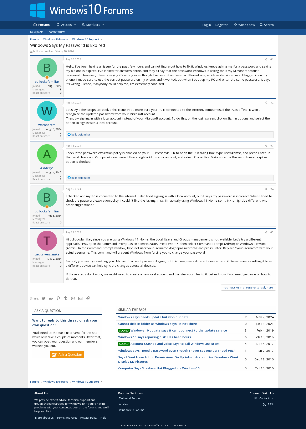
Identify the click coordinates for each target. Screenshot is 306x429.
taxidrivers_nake (47, 254)
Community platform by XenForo (153, 425)
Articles (66, 24)
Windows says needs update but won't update (153, 317)
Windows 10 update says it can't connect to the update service (179, 330)
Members (93, 24)
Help (103, 417)
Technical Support (130, 398)
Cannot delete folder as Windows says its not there (157, 324)
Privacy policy (88, 417)
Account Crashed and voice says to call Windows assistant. (175, 343)
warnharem (47, 125)
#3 (272, 146)
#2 (272, 102)
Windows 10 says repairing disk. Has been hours (154, 337)
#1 (272, 59)
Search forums (56, 32)
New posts (37, 32)
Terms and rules (67, 417)
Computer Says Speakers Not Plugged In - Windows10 (159, 368)
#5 (272, 232)
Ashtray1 (47, 168)
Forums (44, 24)
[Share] (266, 59)
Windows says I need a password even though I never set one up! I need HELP (176, 350)
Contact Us (266, 398)
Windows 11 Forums (131, 410)
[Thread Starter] (47, 77)
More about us (44, 417)
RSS (270, 404)
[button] (75, 24)
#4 (272, 189)
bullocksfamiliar (43, 51)
